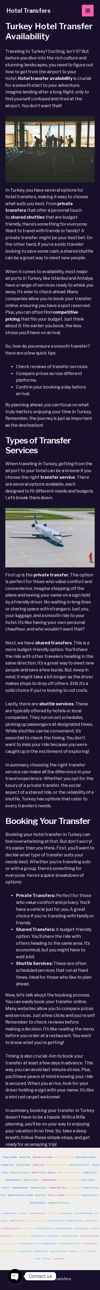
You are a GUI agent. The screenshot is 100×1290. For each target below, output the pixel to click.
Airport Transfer (31, 1180)
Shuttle (37, 1258)
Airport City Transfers (79, 1164)
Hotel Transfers (28, 10)
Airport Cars (39, 1164)
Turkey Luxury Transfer (75, 1221)
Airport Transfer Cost (68, 1180)
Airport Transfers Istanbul (20, 1195)
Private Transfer (53, 1236)
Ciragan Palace (23, 1164)
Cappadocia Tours (38, 1187)
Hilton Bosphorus (13, 1180)
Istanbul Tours (7, 1164)
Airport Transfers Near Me (89, 1236)
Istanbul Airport (48, 1180)
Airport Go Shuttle (91, 1221)
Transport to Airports (24, 1251)
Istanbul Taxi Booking (81, 1228)
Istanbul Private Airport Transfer (70, 1243)
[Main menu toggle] (88, 10)
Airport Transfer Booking (43, 1172)
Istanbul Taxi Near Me (38, 1236)
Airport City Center (20, 1172)
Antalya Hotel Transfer (37, 1213)
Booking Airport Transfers (30, 1243)
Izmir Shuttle (23, 1213)
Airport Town (73, 1195)
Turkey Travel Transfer (17, 1221)
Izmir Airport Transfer (9, 1213)
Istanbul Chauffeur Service (44, 1228)
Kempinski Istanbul (64, 1157)
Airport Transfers (89, 1195)
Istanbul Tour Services (59, 1202)
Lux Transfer (91, 1251)
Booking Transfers (41, 1251)
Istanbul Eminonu (20, 1187)
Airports (82, 1251)
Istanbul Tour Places (58, 1187)
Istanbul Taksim (89, 1172)
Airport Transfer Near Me (69, 1236)
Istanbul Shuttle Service (57, 1221)
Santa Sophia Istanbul (85, 1157)
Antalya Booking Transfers (37, 1221)
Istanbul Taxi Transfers (49, 1243)
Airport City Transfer (57, 1164)
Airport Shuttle (10, 1157)
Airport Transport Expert (10, 1243)
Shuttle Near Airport (90, 1243)
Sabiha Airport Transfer (69, 1172)
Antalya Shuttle (52, 1213)
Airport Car (73, 1251)
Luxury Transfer (58, 1258)
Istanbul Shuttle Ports (21, 1236)
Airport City (40, 1195)
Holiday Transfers (9, 1251)
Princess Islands (56, 1195)
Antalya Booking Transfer (10, 1228)
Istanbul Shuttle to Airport (58, 1251)
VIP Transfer (46, 1258)
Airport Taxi (24, 1157)
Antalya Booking (67, 1213)
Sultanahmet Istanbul (43, 1157)
